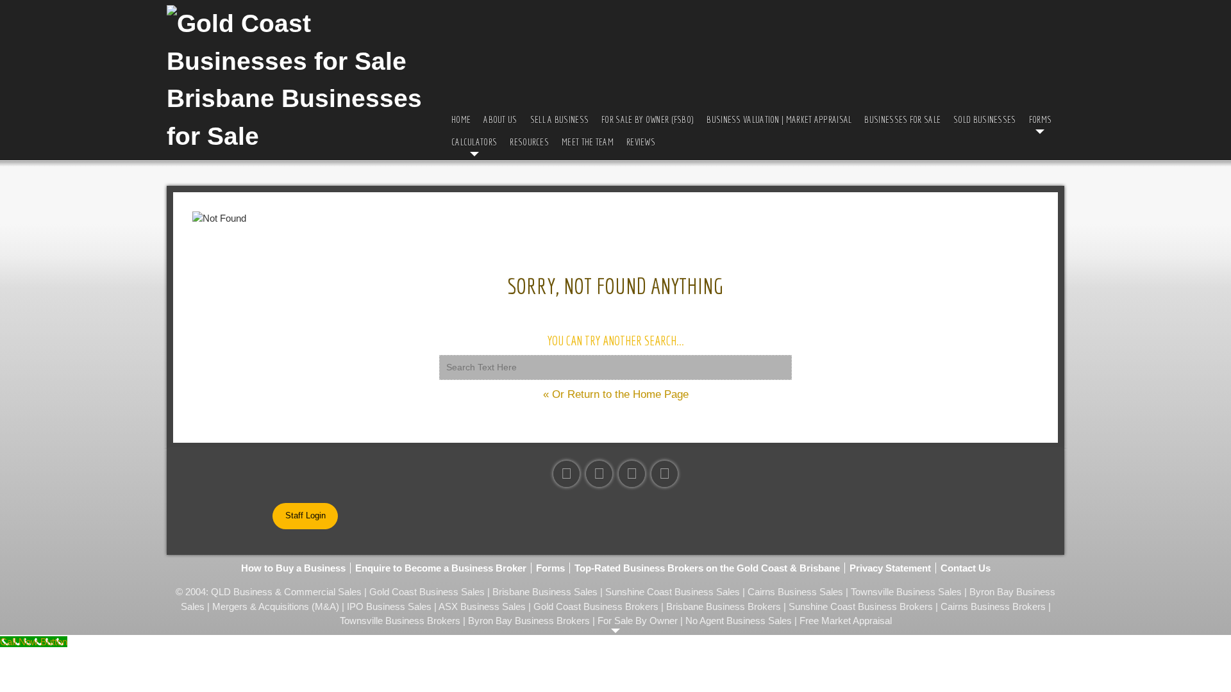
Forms (1040, 119)
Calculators (474, 141)
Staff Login (305, 515)
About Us (500, 119)
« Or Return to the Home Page (616, 394)
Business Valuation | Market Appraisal (779, 119)
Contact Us (966, 568)
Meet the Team (588, 141)
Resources (529, 141)
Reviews (640, 141)
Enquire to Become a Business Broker (440, 568)
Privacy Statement (890, 568)
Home (461, 119)
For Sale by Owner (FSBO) (647, 119)
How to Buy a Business (293, 568)
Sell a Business (559, 119)
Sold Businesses (984, 119)
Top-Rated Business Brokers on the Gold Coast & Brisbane (707, 568)
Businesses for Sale (902, 119)
